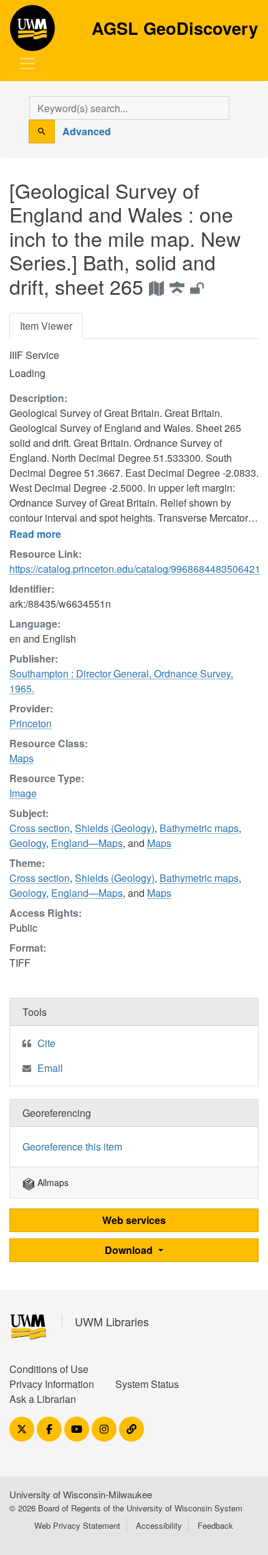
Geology (27, 843)
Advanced (86, 131)
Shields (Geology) (115, 828)
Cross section (39, 828)
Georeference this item (72, 1146)
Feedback (215, 1525)
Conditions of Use (49, 1369)
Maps (21, 758)
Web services (134, 1220)
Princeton (30, 723)
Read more (35, 534)
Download (130, 1250)
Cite (46, 1043)
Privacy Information (51, 1384)
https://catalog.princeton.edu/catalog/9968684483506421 (135, 569)
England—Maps (87, 843)
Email (50, 1068)
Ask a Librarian (42, 1399)
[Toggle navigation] (27, 63)
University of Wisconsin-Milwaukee (80, 1494)
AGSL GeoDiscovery (32, 32)
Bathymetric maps (199, 828)
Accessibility (159, 1525)
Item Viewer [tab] (46, 325)
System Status (147, 1384)
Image (23, 793)
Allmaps (52, 1182)
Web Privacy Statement (77, 1525)
